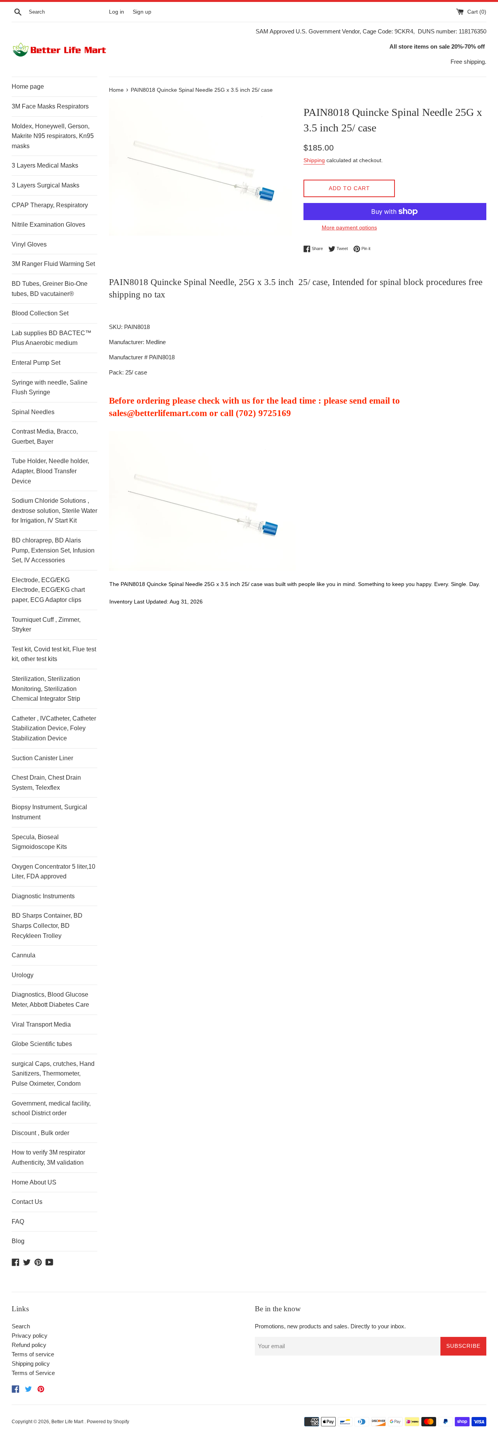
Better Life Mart (67, 1421)
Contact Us (27, 1201)
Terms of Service (33, 1373)
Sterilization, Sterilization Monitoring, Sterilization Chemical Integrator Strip (46, 688)
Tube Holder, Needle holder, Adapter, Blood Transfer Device (50, 471)
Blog (18, 1241)
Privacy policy (29, 1335)
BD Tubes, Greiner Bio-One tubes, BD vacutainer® (50, 288)
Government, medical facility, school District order (51, 1108)
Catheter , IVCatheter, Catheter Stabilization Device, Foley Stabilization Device (54, 728)
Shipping (314, 160)
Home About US (34, 1182)
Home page (28, 86)
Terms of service (33, 1354)
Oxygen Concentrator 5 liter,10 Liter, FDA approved (53, 871)
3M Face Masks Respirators (50, 106)
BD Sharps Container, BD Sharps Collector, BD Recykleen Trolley (47, 925)
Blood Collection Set (40, 313)
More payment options (349, 227)
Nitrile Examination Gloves (48, 224)
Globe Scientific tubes (42, 1044)
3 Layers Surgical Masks (45, 185)
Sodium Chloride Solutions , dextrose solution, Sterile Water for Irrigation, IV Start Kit (54, 510)
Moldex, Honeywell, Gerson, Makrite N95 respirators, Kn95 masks (53, 136)
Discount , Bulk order (40, 1133)
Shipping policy (31, 1363)
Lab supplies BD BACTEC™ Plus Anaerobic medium (51, 338)
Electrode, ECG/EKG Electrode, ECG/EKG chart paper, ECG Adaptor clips (48, 590)
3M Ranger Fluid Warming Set (53, 264)
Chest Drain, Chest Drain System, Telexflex (46, 782)
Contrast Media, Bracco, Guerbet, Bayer (45, 436)
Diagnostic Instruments (43, 896)
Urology (22, 975)
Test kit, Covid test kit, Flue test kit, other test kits (54, 654)
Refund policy (29, 1345)
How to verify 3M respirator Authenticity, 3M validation (48, 1157)
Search (21, 1326)
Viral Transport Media (41, 1024)
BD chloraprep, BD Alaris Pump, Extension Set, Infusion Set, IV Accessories (53, 550)
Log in (116, 12)
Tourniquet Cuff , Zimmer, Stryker (46, 624)
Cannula (23, 955)
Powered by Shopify (108, 1421)
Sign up (142, 12)
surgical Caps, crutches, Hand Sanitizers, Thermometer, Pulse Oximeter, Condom (53, 1073)
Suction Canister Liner (42, 758)
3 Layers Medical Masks (45, 165)
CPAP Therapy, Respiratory (50, 205)
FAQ (18, 1221)
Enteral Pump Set (36, 362)
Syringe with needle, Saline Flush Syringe (50, 387)
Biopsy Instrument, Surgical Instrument (49, 812)
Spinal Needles (33, 412)
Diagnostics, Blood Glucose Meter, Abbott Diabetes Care (50, 999)
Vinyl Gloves (29, 244)
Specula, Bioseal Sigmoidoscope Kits (39, 842)
